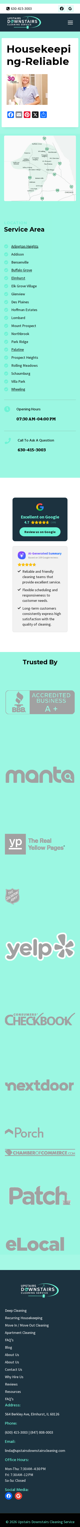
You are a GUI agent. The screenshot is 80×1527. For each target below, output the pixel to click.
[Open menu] (70, 22)
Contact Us (13, 1369)
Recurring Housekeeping (23, 1317)
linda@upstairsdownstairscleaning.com (35, 1450)
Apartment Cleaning (20, 1332)
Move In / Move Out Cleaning (27, 1325)
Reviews (11, 1384)
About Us (12, 1354)
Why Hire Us (14, 1376)
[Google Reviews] (70, 8)
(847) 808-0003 (41, 1432)
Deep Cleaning (16, 1310)
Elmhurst (18, 278)
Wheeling (18, 389)
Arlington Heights (24, 246)
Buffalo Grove (21, 270)
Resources (13, 1391)
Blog (8, 1347)
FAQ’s (9, 1340)
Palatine (17, 349)
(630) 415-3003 (16, 1432)
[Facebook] (61, 8)
